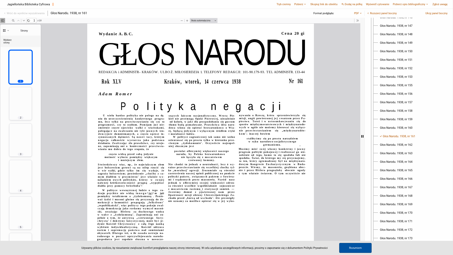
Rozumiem (355, 248)
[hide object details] (362, 136)
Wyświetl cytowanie (377, 4)
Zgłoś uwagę (440, 4)
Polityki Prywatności (316, 248)
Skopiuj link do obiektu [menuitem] (323, 4)
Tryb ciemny (284, 4)
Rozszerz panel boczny (383, 13)
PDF (356, 13)
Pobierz (298, 4)
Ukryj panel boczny (436, 13)
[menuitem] (396, 25)
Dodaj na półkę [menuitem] (353, 4)
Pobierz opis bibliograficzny (409, 4)
